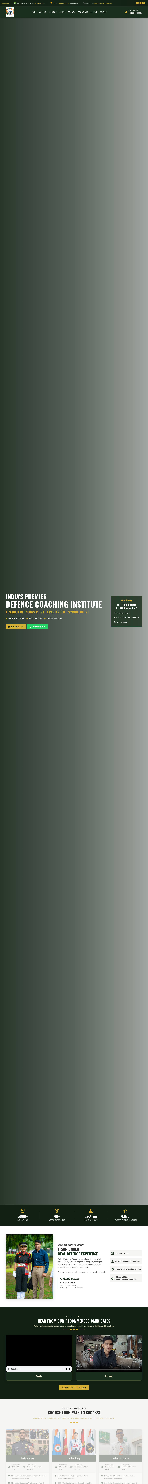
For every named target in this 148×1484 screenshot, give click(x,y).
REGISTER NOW (17, 626)
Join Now (141, 3)
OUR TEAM (94, 12)
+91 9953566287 (135, 13)
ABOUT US (42, 12)
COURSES (52, 12)
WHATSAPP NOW (38, 626)
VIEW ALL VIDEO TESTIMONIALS (74, 1387)
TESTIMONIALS (83, 12)
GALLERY (62, 12)
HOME (34, 12)
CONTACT (103, 12)
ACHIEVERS (72, 12)
